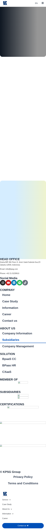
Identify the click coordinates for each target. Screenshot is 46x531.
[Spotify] (19, 282)
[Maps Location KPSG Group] (23, 264)
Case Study (10, 301)
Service (5, 500)
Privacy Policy (23, 477)
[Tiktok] (25, 282)
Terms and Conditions (23, 483)
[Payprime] (23, 395)
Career (6, 314)
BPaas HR (9, 365)
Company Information (17, 333)
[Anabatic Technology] (23, 384)
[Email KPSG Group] (23, 270)
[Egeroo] (23, 398)
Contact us (9, 320)
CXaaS (6, 371)
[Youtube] (8, 282)
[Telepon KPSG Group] (23, 274)
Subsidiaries (10, 339)
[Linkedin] (14, 282)
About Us (6, 509)
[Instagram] (3, 282)
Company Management (18, 346)
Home (6, 295)
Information (10, 307)
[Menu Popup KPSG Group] (43, 3)
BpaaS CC (9, 359)
